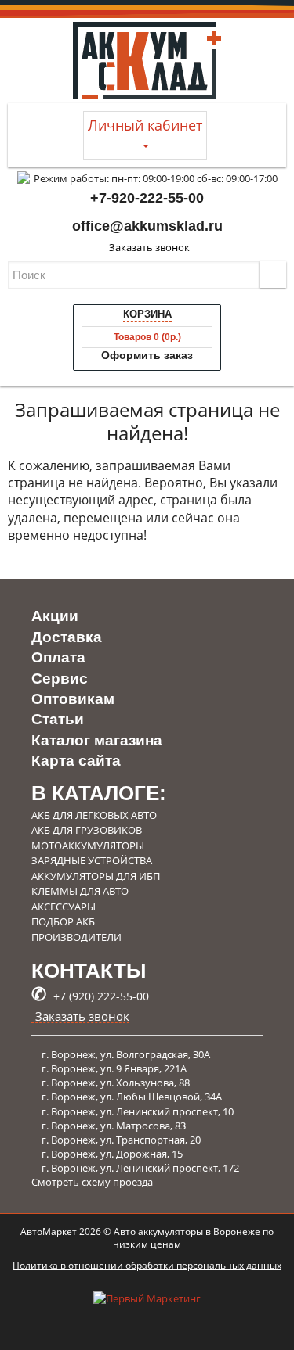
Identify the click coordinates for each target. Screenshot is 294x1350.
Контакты (88, 970)
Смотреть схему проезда (92, 1182)
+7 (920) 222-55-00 (90, 996)
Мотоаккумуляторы (87, 845)
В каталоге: (98, 793)
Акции (54, 616)
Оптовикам (72, 699)
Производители (76, 937)
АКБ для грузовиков (86, 830)
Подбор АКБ (63, 921)
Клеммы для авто (80, 891)
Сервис (59, 678)
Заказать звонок (149, 247)
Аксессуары (63, 906)
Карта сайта (76, 760)
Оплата (58, 657)
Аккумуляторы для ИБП (95, 876)
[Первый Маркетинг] (147, 1315)
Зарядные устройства (91, 860)
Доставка (66, 637)
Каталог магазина (96, 740)
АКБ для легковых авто (94, 815)
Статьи (57, 719)
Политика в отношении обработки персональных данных (147, 1265)
